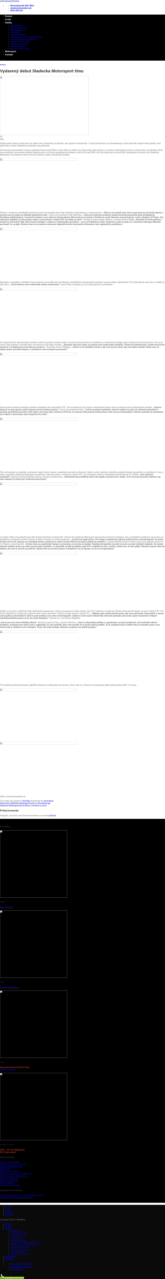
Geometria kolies (18, 35)
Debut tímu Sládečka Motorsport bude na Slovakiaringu (25, 803)
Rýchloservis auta (18, 28)
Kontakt (9, 55)
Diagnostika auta (18, 30)
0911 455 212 (6, 907)
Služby (8, 23)
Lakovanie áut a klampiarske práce (26, 37)
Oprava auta (16, 25)
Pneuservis (15, 32)
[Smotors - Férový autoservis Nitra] (9, 1)
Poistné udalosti (17, 46)
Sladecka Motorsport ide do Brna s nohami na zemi (23, 805)
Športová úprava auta (20, 48)
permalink (48, 801)
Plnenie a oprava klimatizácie (23, 39)
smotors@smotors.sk (9, 987)
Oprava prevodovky (19, 44)
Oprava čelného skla (19, 42)
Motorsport (10, 51)
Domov (8, 16)
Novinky (3, 64)
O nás (8, 19)
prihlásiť (52, 815)
